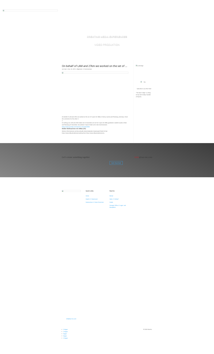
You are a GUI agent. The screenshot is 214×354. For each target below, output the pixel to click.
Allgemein (79, 69)
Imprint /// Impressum (92, 199)
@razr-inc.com (143, 157)
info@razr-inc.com (71, 319)
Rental (111, 196)
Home (87, 196)
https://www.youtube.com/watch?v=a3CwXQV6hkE (76, 127)
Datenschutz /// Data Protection (95, 202)
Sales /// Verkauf (114, 199)
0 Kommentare (88, 69)
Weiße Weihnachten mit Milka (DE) (74, 129)
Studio (111, 202)
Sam (65, 69)
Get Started (116, 163)
